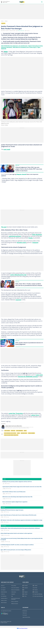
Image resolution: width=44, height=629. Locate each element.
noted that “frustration (16, 413)
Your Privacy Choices (23, 628)
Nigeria (4, 493)
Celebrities (2, 541)
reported (18, 300)
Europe (2, 546)
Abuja (25, 430)
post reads (7, 149)
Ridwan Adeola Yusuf (21, 30)
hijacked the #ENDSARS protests (28, 376)
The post (3, 227)
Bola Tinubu (7, 430)
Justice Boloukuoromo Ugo (18, 275)
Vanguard (35, 242)
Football (4, 488)
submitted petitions (15, 236)
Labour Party (35, 415)
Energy (2, 551)
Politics (6, 21)
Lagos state (39, 375)
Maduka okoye (24, 433)
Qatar (18, 433)
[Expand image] (42, 98)
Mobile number (31, 433)
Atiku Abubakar (37, 234)
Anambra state (21, 242)
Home (2, 21)
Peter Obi (13, 430)
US (3, 483)
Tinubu (30, 238)
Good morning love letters (10, 433)
